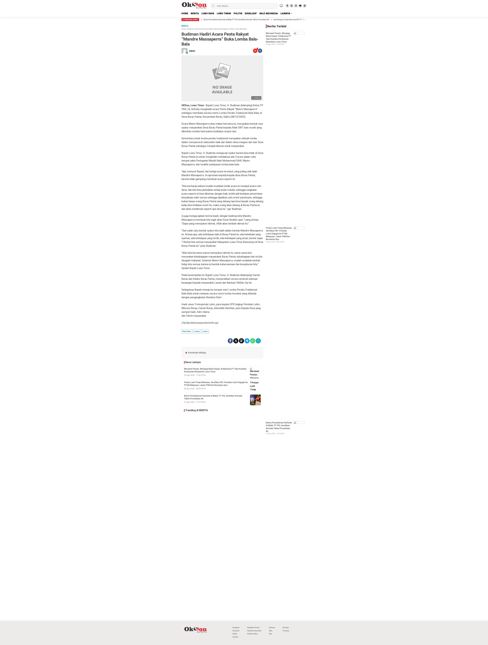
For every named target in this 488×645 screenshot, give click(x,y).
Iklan (270, 631)
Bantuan (272, 627)
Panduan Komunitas (254, 631)
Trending (286, 631)
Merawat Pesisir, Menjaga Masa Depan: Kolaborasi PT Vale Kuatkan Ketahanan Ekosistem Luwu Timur (278, 37)
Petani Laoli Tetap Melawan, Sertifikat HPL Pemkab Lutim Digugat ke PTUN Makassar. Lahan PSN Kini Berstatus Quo (279, 233)
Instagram (236, 627)
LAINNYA (285, 13)
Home (183, 29)
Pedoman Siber (252, 634)
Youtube (235, 637)
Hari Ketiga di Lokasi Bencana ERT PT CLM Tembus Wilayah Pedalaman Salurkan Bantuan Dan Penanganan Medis (270, 19)
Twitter (234, 634)
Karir (270, 634)
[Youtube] (300, 6)
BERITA (195, 13)
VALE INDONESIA (268, 13)
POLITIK (238, 13)
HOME (184, 13)
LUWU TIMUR (224, 13)
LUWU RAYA (207, 13)
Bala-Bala (187, 331)
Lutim (205, 331)
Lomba (197, 331)
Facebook (235, 631)
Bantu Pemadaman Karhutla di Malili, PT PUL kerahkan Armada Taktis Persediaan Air (279, 427)
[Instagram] (296, 6)
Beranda (286, 627)
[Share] (260, 51)
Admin (192, 51)
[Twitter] (292, 6)
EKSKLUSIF (251, 13)
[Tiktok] (305, 6)
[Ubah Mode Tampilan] (282, 6)
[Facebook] (287, 6)
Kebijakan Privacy (253, 627)
